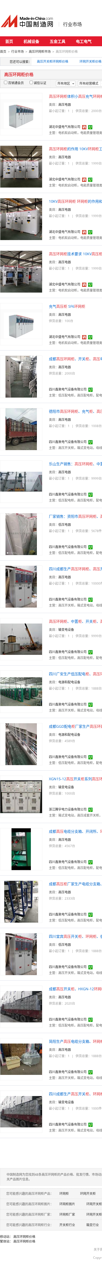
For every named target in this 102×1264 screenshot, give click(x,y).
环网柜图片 (67, 1204)
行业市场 (72, 24)
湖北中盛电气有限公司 (64, 127)
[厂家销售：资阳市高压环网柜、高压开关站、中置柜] (21, 534)
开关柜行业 (67, 1225)
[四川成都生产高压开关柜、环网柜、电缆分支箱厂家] (21, 1111)
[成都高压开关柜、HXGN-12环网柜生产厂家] (21, 1006)
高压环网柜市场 (40, 51)
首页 (9, 41)
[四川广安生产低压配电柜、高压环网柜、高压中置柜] (21, 691)
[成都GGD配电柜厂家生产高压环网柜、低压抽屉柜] (21, 744)
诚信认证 (40, 83)
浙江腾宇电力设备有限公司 (68, 809)
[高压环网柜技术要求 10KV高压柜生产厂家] (21, 271)
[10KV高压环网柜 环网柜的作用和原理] (21, 219)
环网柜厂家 (67, 1214)
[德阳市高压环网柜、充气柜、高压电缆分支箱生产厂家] (21, 429)
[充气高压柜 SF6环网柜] (21, 324)
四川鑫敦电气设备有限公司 (68, 389)
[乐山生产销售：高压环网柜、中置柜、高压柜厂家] (21, 481)
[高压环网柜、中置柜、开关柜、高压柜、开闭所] (21, 639)
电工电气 (84, 41)
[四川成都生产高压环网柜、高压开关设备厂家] (21, 586)
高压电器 (64, 104)
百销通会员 (16, 83)
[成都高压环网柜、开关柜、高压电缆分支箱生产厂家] (21, 376)
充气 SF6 (67, 306)
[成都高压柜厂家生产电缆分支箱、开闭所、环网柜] (21, 901)
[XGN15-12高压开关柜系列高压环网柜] (21, 796)
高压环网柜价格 (24, 1236)
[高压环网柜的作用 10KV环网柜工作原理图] (21, 166)
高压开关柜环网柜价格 (52, 61)
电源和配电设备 (69, 682)
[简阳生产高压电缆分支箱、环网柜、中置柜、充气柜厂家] (21, 1059)
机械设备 (31, 41)
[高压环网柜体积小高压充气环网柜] (21, 114)
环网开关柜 (88, 1193)
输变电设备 (66, 629)
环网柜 (64, 1193)
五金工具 (57, 41)
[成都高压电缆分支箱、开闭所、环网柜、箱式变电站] (21, 849)
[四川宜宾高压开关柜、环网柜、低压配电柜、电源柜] (21, 954)
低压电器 (64, 524)
